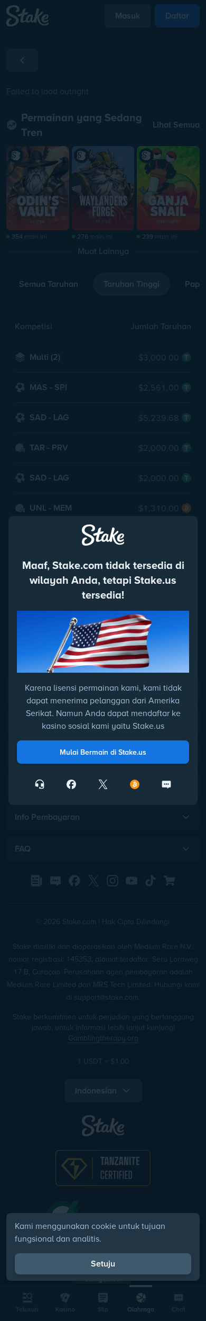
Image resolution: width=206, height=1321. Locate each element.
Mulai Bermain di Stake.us (103, 752)
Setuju (103, 1263)
